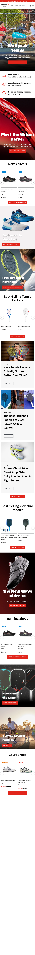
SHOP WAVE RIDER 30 (17, 605)
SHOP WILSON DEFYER (17, 151)
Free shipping (11, 1)
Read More (8, 383)
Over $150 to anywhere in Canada (19, 77)
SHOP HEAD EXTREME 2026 (17, 270)
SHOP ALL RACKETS (17, 336)
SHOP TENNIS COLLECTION (17, 62)
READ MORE (17, 728)
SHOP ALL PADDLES (17, 547)
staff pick (5, 762)
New (4, 171)
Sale (21, 762)
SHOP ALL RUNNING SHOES (17, 657)
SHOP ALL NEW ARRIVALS (17, 202)
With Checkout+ (13, 95)
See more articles (17, 496)
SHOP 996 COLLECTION (17, 227)
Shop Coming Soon (17, 686)
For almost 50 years (14, 86)
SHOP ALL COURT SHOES (17, 793)
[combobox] (19, 5)
